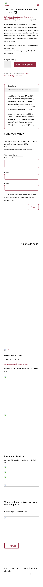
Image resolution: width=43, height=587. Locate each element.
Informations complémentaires (20, 90)
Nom (6, 173)
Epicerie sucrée (17, 76)
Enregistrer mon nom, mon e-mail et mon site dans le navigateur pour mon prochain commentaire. (20, 197)
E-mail (7, 184)
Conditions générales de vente (15, 576)
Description (12, 86)
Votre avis (8, 158)
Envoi (33, 207)
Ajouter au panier (25, 64)
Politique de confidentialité (20, 574)
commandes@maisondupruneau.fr (16, 364)
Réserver (11, 545)
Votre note (8, 155)
